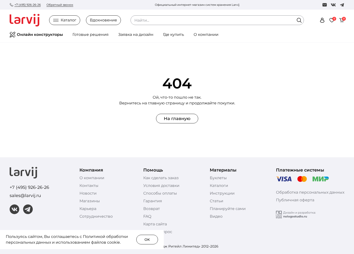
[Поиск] (299, 20)
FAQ (147, 216)
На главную (177, 118)
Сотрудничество (96, 216)
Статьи (216, 201)
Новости (88, 193)
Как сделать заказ (161, 178)
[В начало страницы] (339, 249)
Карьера (87, 208)
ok (147, 239)
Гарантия (152, 201)
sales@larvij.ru (25, 195)
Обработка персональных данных (310, 192)
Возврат (151, 208)
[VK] (333, 5)
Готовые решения (90, 34)
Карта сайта (155, 224)
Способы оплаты (160, 193)
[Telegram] (342, 5)
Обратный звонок (59, 4)
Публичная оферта (295, 200)
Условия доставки (161, 185)
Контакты (88, 185)
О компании (206, 34)
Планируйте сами (228, 208)
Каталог (68, 20)
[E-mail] (324, 5)
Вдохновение (103, 20)
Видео (216, 216)
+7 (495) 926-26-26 (27, 4)
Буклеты (218, 178)
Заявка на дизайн (135, 34)
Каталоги (219, 185)
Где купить (173, 34)
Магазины (89, 201)
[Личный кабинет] (322, 20)
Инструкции (222, 193)
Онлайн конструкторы (40, 34)
